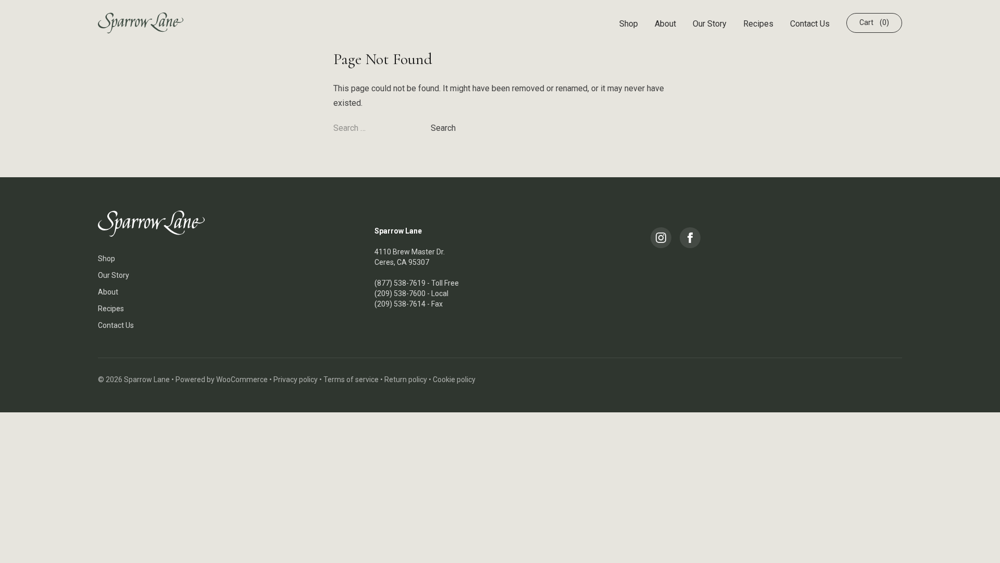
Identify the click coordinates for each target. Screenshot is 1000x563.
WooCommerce (242, 379)
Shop (628, 24)
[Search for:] (382, 128)
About (665, 24)
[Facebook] (690, 237)
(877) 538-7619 (400, 283)
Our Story (710, 24)
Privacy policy (295, 379)
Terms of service (351, 379)
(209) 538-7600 (400, 293)
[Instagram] (661, 237)
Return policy (405, 379)
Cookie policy (454, 379)
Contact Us (810, 24)
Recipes (758, 24)
